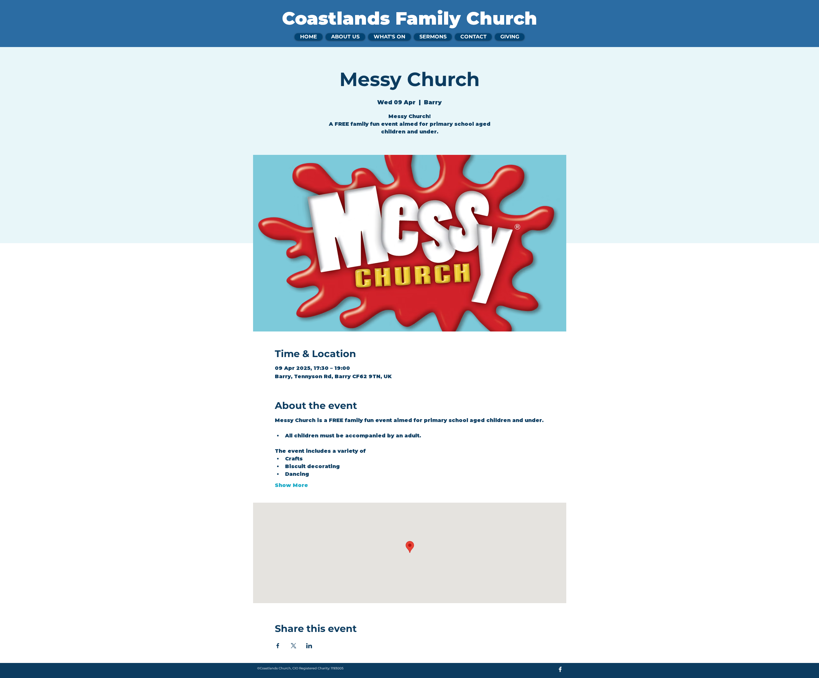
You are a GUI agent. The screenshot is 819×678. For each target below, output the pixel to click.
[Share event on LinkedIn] (309, 645)
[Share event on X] (293, 645)
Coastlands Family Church (409, 18)
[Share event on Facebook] (278, 645)
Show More (291, 485)
